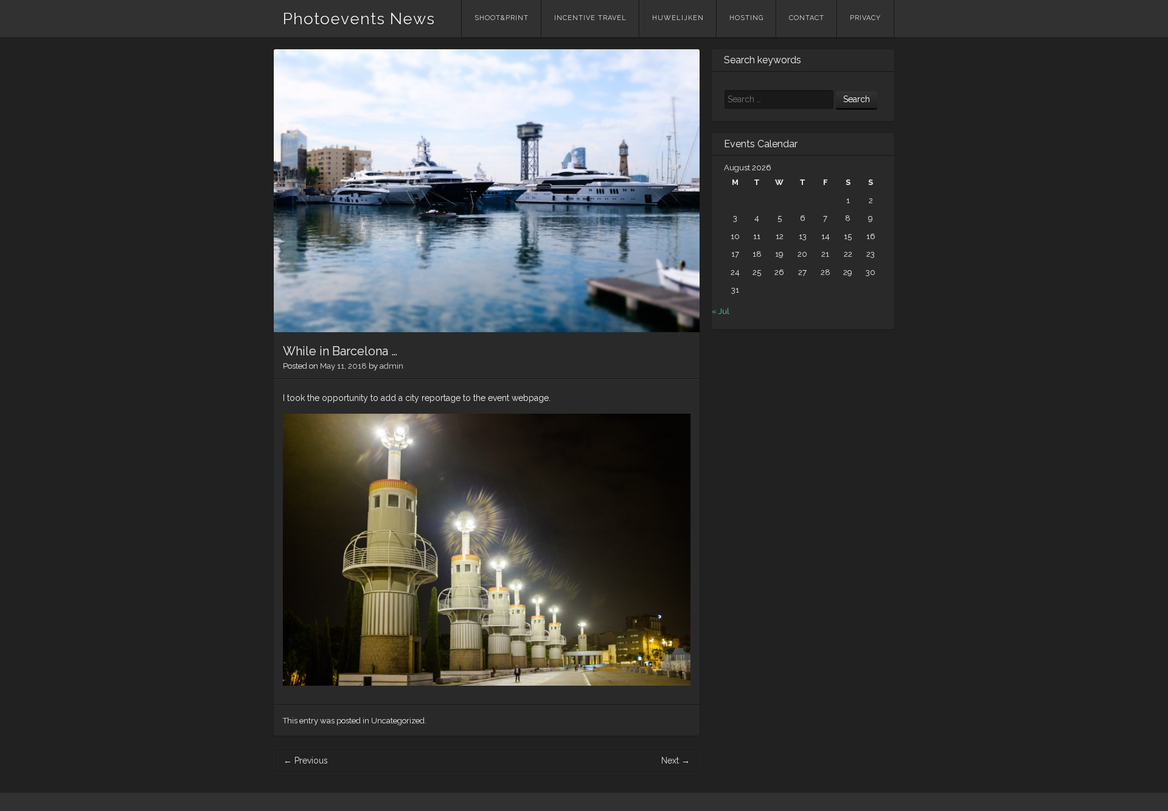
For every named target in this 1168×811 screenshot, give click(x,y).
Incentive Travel (590, 18)
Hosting (746, 18)
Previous (305, 760)
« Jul (720, 311)
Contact (806, 18)
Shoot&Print (501, 18)
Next (675, 760)
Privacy (865, 18)
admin (391, 366)
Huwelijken (678, 18)
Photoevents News (359, 19)
